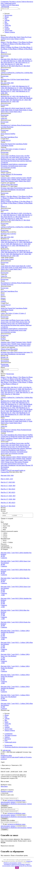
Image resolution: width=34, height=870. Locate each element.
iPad (6, 18)
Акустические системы (8, 167)
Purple (5, 527)
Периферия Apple (6, 164)
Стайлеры (13, 125)
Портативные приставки (22, 188)
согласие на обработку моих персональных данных (13, 801)
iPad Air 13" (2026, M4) (15, 64)
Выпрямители (5, 125)
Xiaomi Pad (11, 144)
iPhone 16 (4, 47)
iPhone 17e (6, 44)
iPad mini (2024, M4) (7, 59)
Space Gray (6, 526)
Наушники (4, 166)
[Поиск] (2, 371)
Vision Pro (8, 25)
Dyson (6, 27)
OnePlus (12, 133)
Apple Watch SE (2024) (8, 108)
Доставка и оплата (15, 1)
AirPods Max (29, 72)
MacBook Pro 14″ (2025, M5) (17, 98)
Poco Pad (4, 137)
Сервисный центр (10, 3)
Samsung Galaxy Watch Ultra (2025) (19, 181)
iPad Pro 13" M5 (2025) (8, 66)
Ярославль (15, 5)
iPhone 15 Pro (8, 382)
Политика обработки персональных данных (19, 747)
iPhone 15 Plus (8, 49)
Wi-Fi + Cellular (8, 542)
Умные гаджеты (10, 32)
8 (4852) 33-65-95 (6, 5)
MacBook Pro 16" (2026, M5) (10, 101)
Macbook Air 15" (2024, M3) (22, 89)
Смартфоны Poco (12, 137)
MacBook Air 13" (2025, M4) (17, 88)
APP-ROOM (6, 750)
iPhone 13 (4, 52)
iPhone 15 (16, 49)
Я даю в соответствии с (16, 802)
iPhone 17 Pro (17, 42)
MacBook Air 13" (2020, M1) (10, 86)
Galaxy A (11, 149)
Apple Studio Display (22, 79)
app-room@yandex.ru (18, 470)
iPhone (7, 17)
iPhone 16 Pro (26, 44)
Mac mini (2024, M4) (7, 83)
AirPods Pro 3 (20, 72)
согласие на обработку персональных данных (17, 861)
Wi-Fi (4, 540)
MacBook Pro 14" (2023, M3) (10, 96)
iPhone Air (25, 42)
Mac (6, 22)
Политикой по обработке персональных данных (16, 804)
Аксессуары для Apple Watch (10, 157)
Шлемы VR (10, 174)
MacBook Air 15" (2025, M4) (10, 91)
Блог (2, 3)
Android (7, 29)
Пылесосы (10, 127)
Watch (6, 23)
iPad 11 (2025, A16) (20, 59)
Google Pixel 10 (5, 140)
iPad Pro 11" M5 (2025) (15, 62)
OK (17, 867)
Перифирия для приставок (16, 189)
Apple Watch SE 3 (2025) (23, 108)
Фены (19, 125)
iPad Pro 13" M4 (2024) (23, 66)
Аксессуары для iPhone (8, 155)
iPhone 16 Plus (5, 45)
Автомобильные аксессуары (17, 166)
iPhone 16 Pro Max (16, 44)
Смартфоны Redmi (21, 144)
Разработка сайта (6, 755)
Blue (4, 529)
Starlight (5, 524)
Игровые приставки (7, 188)
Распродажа (8, 15)
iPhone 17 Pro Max (7, 42)
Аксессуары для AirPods (15, 159)
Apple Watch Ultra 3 (15, 111)
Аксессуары (8, 30)
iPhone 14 (9, 384)
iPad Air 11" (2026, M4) (17, 61)
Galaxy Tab (4, 149)
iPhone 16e (10, 47)
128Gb (5, 533)
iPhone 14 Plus (23, 49)
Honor (3, 133)
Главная (3, 472)
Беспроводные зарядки (17, 161)
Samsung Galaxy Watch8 (23, 178)
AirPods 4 (4, 72)
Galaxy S (17, 149)
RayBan (3, 174)
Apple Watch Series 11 (22, 110)
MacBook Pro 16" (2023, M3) (10, 413)
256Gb (5, 535)
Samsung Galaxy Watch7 (8, 178)
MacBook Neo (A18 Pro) (8, 79)
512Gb (5, 537)
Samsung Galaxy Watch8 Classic (11, 179)
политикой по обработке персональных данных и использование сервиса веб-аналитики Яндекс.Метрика (17, 865)
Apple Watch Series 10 (8, 110)
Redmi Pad (4, 144)
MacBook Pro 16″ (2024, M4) (22, 100)
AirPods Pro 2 (11, 72)
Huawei (7, 133)
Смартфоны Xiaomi (7, 145)
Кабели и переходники (19, 164)
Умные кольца (5, 184)
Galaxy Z (23, 149)
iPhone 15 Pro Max (20, 47)
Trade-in (24, 1)
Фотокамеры (18, 174)
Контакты (30, 1)
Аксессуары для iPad (22, 155)
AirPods (7, 20)
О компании (5, 1)
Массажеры (14, 184)
